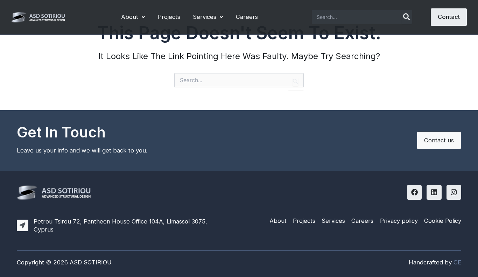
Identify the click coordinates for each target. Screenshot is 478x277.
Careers (247, 16)
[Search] (407, 17)
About (129, 16)
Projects (169, 16)
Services (204, 16)
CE (457, 262)
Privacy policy (399, 220)
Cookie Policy (442, 220)
